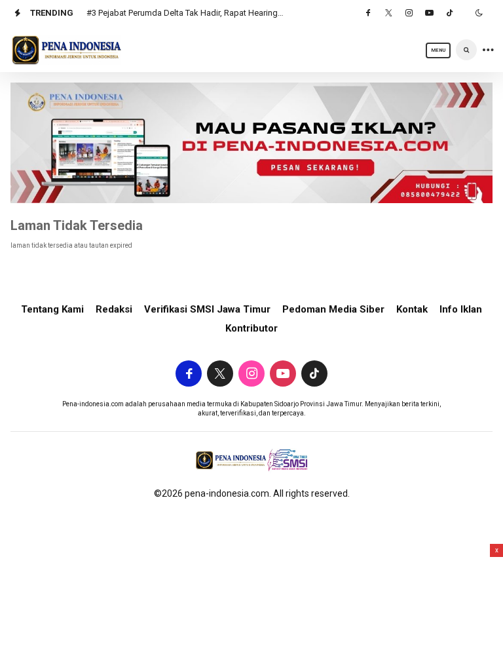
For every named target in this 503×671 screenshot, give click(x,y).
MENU (438, 50)
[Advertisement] (251, 607)
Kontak (412, 309)
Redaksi (114, 309)
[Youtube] (429, 13)
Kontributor (251, 328)
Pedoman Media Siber (333, 309)
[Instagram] (408, 13)
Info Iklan (460, 309)
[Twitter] (388, 13)
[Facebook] (368, 13)
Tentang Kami (52, 309)
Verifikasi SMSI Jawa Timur (207, 309)
